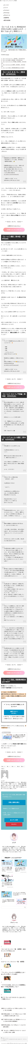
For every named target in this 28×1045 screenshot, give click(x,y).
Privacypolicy (4, 1043)
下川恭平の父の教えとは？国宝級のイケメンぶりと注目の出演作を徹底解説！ (14, 1020)
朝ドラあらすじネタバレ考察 (8, 0)
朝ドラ (23, 766)
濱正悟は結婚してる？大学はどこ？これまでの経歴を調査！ (14, 1025)
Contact (6, 10)
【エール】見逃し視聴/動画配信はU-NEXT (12, 67)
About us (7, 15)
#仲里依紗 (6, 363)
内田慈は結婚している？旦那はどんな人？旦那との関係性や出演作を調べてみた (14, 1014)
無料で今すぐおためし (14, 712)
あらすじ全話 (14, 820)
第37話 (9, 221)
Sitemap (6, 12)
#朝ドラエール (20, 361)
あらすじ (4, 766)
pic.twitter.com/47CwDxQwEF (11, 365)
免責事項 (6, 17)
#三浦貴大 (8, 172)
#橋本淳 (13, 172)
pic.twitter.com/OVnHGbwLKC (11, 174)
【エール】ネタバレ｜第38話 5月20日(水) (13, 58)
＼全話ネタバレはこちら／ (14, 225)
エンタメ (6, 5)
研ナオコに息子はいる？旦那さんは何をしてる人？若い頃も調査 (14, 1009)
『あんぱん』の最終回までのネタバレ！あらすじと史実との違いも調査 (14, 1031)
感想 (19, 766)
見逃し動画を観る (14, 802)
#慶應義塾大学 (7, 157)
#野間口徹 (11, 363)
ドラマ (6, 7)
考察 (3, 768)
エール (3, 24)
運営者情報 (7, 20)
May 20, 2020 (16, 180)
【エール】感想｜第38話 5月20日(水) (12, 60)
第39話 (19, 221)
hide (7, 54)
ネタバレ (14, 766)
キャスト (14, 824)
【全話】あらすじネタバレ (14, 229)
